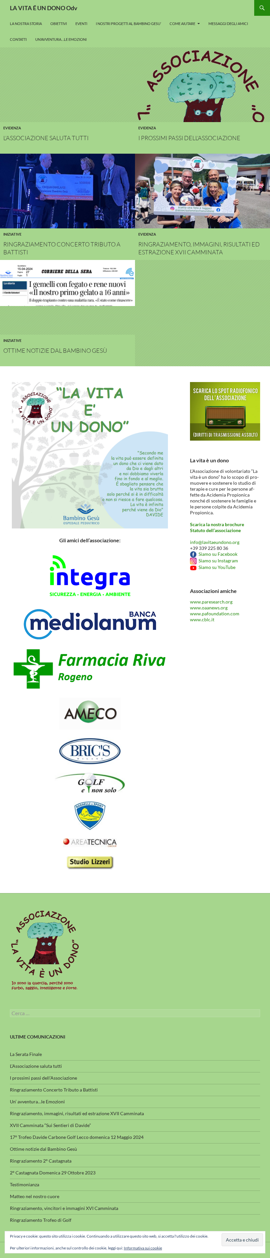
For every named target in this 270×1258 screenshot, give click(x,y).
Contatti (18, 39)
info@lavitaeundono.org (214, 542)
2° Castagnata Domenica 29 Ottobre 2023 (52, 1172)
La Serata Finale (26, 1054)
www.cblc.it (202, 619)
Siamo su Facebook (217, 554)
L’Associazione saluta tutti (46, 137)
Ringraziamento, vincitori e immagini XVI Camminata (64, 1208)
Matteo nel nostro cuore (34, 1196)
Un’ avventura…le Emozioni (37, 1101)
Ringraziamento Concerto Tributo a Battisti (54, 1089)
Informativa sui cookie (143, 1247)
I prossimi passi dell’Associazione (189, 137)
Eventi (81, 23)
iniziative (12, 234)
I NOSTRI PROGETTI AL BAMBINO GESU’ (128, 23)
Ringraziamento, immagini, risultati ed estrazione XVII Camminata (77, 1113)
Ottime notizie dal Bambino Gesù (55, 350)
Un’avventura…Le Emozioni (61, 39)
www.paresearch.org (211, 601)
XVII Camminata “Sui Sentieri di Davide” (50, 1125)
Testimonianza (24, 1184)
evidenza (12, 128)
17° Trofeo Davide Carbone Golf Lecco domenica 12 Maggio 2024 (77, 1137)
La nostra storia (26, 23)
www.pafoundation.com (214, 613)
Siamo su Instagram (217, 560)
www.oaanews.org (209, 607)
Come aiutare (182, 23)
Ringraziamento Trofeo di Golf (40, 1220)
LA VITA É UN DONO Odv (43, 8)
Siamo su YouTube (216, 567)
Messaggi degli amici (228, 23)
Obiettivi (58, 23)
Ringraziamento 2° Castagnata (40, 1161)
